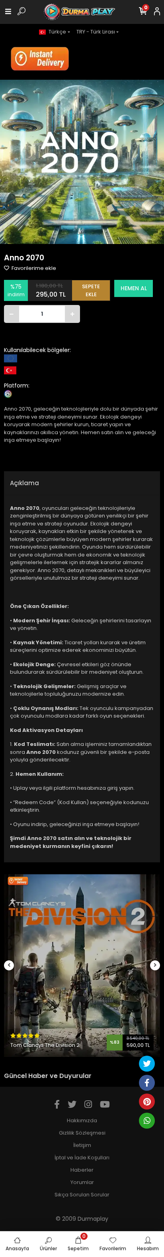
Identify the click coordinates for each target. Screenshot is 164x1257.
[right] (155, 965)
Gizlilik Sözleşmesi (82, 1133)
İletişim (82, 1145)
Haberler (82, 1170)
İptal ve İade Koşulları (82, 1157)
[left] (9, 965)
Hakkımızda (82, 1120)
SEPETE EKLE (91, 290)
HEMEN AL (134, 288)
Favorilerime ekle (33, 268)
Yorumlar (82, 1182)
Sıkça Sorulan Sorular (82, 1194)
